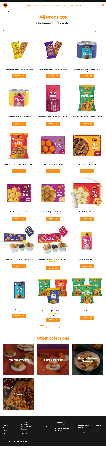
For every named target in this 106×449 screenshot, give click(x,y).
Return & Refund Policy (27, 426)
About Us (5, 425)
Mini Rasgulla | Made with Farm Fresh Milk (19, 116)
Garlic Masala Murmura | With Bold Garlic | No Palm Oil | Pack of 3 (86, 310)
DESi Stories (65, 5)
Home (4, 11)
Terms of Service (25, 422)
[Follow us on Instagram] (46, 426)
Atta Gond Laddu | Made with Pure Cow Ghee (53, 212)
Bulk (72, 5)
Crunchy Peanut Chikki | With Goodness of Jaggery (53, 69)
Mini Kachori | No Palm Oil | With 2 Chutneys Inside (19, 259)
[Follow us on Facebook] (42, 426)
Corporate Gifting (25, 431)
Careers (5, 430)
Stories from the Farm (8, 435)
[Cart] (102, 5)
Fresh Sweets (36, 5)
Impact (5, 433)
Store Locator (79, 5)
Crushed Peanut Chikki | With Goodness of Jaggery (19, 69)
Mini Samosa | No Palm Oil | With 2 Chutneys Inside (53, 259)
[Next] (64, 327)
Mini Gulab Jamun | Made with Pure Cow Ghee (87, 69)
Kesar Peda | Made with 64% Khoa (19, 212)
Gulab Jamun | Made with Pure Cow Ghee (19, 309)
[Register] (100, 432)
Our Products (27, 5)
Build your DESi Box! (48, 5)
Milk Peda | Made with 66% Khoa (87, 212)
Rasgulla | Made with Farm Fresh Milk (87, 259)
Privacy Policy (24, 424)
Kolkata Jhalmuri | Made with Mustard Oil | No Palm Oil (19, 164)
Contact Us (24, 429)
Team (4, 427)
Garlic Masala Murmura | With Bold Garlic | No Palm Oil (87, 116)
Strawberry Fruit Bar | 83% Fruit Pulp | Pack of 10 (53, 116)
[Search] (95, 5)
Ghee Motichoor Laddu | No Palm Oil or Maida (53, 164)
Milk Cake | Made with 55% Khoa (87, 164)
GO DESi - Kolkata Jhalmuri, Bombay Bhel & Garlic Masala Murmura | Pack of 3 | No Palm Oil (53, 310)
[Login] (98, 5)
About (57, 5)
